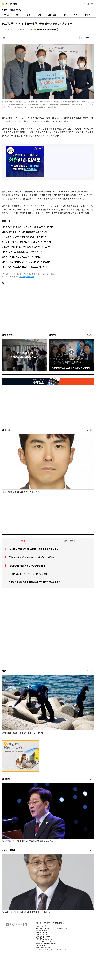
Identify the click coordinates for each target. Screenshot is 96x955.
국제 (65, 14)
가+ (92, 37)
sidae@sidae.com (27, 276)
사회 (75, 14)
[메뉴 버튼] (92, 4)
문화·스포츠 (89, 14)
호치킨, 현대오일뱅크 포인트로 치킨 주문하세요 (21, 256)
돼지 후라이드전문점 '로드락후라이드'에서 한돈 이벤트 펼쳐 (26, 261)
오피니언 (5, 14)
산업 (39, 14)
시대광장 (6, 779)
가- (81, 37)
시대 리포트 (7, 335)
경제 (28, 14)
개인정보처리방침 (58, 923)
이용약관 (38, 923)
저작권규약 (47, 923)
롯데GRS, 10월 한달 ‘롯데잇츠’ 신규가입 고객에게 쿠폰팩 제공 (27, 241)
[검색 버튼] (88, 4)
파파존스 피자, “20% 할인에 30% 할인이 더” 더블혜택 (24, 236)
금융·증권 (52, 14)
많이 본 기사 (26, 540)
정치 (18, 14)
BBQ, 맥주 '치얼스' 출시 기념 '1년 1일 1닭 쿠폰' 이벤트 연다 (26, 246)
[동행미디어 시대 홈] (9, 4)
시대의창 (6, 430)
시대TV (52, 335)
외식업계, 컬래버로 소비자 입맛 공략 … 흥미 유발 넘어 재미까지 (28, 226)
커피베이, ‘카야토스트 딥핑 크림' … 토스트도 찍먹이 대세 (25, 266)
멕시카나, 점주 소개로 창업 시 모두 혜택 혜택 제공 (22, 251)
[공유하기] (84, 4)
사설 (4, 670)
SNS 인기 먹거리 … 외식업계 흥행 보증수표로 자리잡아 (24, 231)
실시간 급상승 (70, 540)
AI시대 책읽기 (8, 850)
